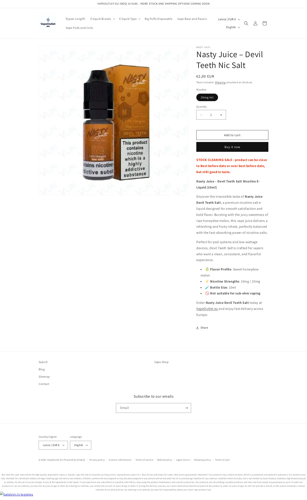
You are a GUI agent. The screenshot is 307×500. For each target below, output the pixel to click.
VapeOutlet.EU (55, 459)
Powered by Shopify (74, 459)
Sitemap (44, 376)
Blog (42, 369)
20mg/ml (207, 97)
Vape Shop (161, 362)
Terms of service (144, 459)
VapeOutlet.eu (207, 309)
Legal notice (183, 459)
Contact (44, 384)
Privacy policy (97, 459)
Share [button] (204, 327)
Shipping (220, 82)
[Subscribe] (186, 408)
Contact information (120, 459)
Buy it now (232, 147)
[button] (102, 18)
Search (43, 362)
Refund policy (164, 459)
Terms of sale (222, 459)
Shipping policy (202, 459)
